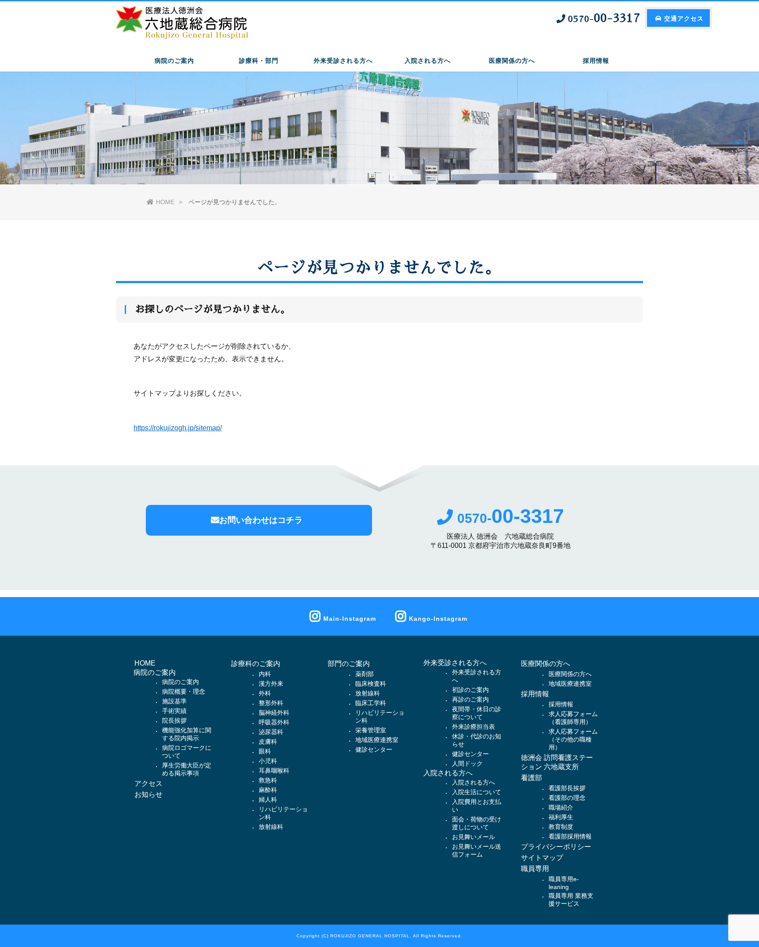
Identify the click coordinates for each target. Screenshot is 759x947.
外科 (265, 693)
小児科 (268, 760)
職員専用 (535, 868)
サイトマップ (542, 857)
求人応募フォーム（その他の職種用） (573, 739)
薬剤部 (364, 673)
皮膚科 (268, 741)
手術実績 (174, 710)
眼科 (265, 751)
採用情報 (535, 694)
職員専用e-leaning (564, 882)
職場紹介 (561, 807)
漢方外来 (271, 683)
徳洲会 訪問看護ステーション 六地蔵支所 (557, 762)
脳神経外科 (274, 712)
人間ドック (467, 763)
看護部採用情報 (570, 836)
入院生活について (476, 792)
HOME (165, 201)
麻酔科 (268, 789)
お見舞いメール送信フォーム (476, 850)
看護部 (531, 777)
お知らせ (148, 794)
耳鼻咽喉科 (274, 770)
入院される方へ (473, 782)
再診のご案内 (470, 699)
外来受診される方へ (476, 676)
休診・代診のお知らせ (476, 740)
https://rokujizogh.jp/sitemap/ (178, 428)
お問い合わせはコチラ (261, 520)
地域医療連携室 (376, 739)
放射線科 (271, 826)
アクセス (148, 783)
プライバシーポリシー (556, 846)
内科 (265, 673)
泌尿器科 (271, 731)
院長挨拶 (174, 720)
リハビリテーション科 (283, 813)
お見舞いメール (473, 836)
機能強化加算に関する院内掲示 (186, 734)
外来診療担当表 (473, 726)
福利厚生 (561, 817)
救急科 (268, 780)
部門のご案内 (349, 663)
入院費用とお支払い (476, 805)
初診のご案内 (470, 689)
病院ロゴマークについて (186, 751)
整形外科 (271, 702)
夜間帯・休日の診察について (476, 713)
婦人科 (268, 799)
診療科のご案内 (255, 663)
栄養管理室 (370, 730)
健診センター (373, 749)
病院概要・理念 (183, 691)
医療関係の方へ (545, 663)
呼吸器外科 (274, 722)
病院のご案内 (180, 681)
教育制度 (561, 826)
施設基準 (174, 701)
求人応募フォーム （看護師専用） (573, 717)
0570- (510, 518)
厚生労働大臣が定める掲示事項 (186, 769)
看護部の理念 (567, 797)
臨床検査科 (370, 683)
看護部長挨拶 (567, 788)
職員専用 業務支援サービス (571, 899)
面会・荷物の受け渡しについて (476, 823)
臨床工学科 (370, 702)
